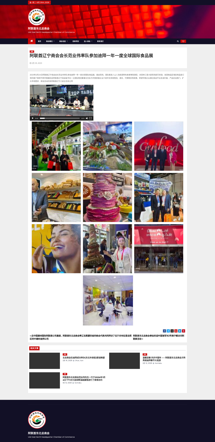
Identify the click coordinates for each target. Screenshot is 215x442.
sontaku (158, 363)
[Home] (31, 41)
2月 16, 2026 (67, 360)
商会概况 (49, 41)
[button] (178, 41)
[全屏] (90, 118)
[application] (61, 103)
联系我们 (100, 41)
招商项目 (76, 41)
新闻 (32, 51)
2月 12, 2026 (147, 363)
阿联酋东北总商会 (38, 28)
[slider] (60, 118)
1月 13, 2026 (67, 383)
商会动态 (62, 41)
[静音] (87, 118)
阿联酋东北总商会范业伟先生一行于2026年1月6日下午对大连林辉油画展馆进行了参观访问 (84, 378)
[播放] (33, 118)
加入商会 (87, 41)
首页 (39, 41)
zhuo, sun (79, 360)
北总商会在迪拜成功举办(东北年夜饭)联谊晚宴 (84, 357)
